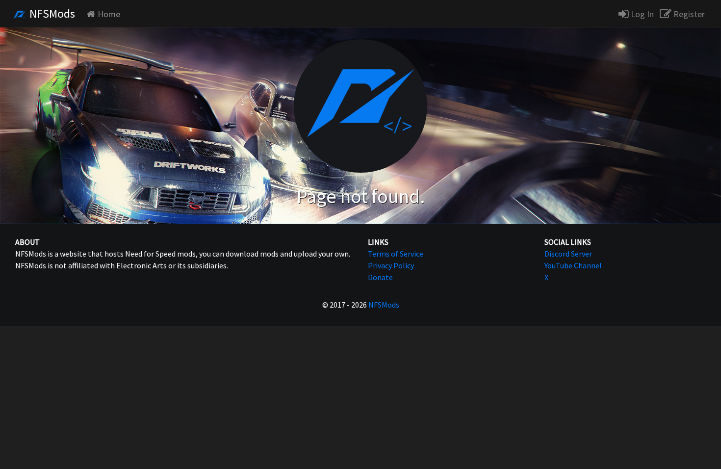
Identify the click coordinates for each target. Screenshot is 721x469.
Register (688, 14)
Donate (380, 277)
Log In (641, 14)
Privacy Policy (391, 265)
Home (109, 14)
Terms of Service (395, 254)
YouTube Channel (573, 265)
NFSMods (51, 13)
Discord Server (568, 254)
